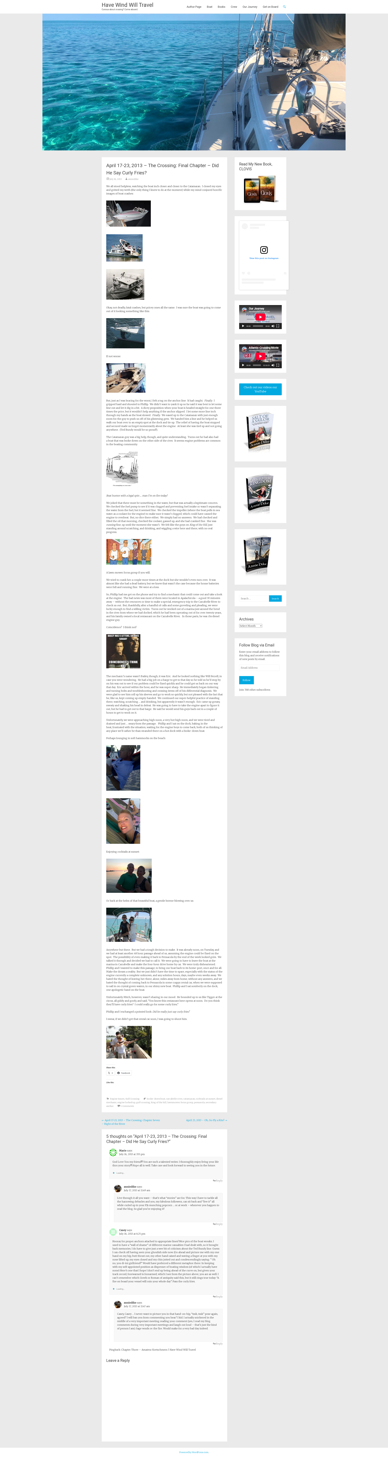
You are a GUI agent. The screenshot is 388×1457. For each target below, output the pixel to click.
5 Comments (127, 1106)
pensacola (199, 1102)
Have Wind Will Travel (127, 5)
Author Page (194, 6)
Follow (246, 680)
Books (221, 6)
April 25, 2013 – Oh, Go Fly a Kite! (206, 1120)
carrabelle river (174, 1098)
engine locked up (126, 1102)
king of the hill (158, 1102)
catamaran (189, 1098)
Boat (209, 6)
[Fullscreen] (277, 326)
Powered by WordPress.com (193, 1452)
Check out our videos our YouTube (260, 389)
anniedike (133, 179)
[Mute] (272, 326)
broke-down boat (156, 1098)
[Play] (243, 326)
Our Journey (250, 6)
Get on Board (270, 6)
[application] (260, 317)
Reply (219, 1180)
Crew (234, 6)
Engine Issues (117, 1098)
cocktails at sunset (205, 1098)
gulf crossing (143, 1102)
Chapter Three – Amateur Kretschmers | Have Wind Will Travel (158, 1349)
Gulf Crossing (132, 1098)
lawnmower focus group (180, 1102)
